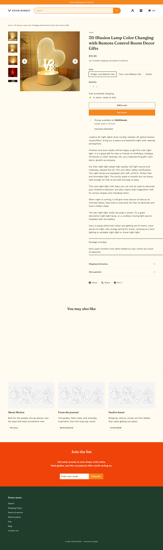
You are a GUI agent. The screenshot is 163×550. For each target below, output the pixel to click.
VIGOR (91, 32)
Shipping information (98, 264)
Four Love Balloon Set (130, 74)
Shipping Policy (15, 508)
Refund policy (14, 517)
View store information (103, 129)
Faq (9, 521)
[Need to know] (131, 395)
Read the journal (66, 428)
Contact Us (13, 530)
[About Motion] (31, 395)
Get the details (115, 428)
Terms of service (15, 512)
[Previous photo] (24, 61)
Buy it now (122, 112)
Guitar (149, 74)
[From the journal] (81, 395)
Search (11, 503)
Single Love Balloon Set (102, 74)
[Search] (117, 10)
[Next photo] (75, 61)
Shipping (104, 61)
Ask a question (95, 272)
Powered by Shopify (91, 541)
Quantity (93, 82)
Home (10, 25)
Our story (14, 428)
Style (91, 69)
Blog (10, 526)
